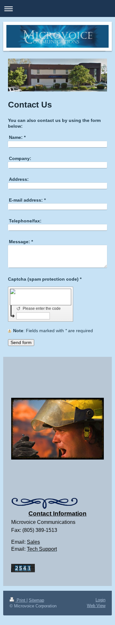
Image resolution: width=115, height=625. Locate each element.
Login (100, 599)
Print (21, 600)
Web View (96, 605)
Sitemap (36, 600)
